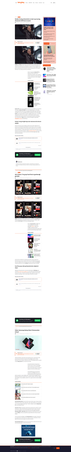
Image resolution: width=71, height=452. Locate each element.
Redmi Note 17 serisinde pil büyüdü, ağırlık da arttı (51, 91)
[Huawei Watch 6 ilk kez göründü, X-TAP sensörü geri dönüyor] (44, 86)
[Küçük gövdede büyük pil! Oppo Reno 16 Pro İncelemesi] (49, 49)
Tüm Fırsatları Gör (28, 147)
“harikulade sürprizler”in (32, 130)
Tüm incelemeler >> (53, 43)
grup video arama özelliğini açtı (23, 271)
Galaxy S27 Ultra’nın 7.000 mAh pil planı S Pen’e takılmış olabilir (51, 80)
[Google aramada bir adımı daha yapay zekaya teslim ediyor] (49, 22)
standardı (18, 118)
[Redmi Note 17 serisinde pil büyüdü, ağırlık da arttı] (44, 91)
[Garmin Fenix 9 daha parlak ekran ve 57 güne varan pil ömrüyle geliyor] (44, 68)
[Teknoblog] (21, 3)
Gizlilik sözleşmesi (33, 447)
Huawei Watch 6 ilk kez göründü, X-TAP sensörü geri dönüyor (49, 37)
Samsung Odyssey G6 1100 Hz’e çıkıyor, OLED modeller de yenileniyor (49, 34)
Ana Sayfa (16, 172)
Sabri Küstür (17, 22)
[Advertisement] (28, 297)
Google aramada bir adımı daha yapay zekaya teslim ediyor (48, 28)
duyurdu (33, 226)
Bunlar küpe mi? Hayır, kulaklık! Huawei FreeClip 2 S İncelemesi (49, 62)
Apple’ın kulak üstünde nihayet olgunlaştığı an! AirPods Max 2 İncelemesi (48, 59)
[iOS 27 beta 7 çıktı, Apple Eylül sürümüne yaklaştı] (44, 75)
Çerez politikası (37, 447)
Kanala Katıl (37, 154)
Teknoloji (19, 172)
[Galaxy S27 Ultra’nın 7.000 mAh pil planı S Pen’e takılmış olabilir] (44, 80)
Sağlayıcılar (29, 447)
